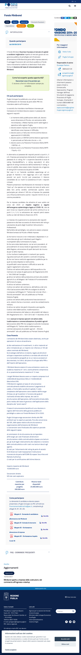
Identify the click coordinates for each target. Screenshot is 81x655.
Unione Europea (34, 613)
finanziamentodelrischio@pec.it (20, 506)
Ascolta (45, 516)
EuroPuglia (32, 617)
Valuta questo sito (40, 588)
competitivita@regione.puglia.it (68, 74)
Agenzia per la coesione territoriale (39, 611)
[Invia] (73, 611)
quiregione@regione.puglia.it (17, 622)
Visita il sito (67, 51)
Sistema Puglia (33, 622)
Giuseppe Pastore (63, 65)
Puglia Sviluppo (68, 57)
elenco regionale (12, 624)
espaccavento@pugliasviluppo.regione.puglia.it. (65, 108)
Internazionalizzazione (36, 619)
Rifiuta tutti (65, 644)
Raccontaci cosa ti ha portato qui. (28, 81)
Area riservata (71, 597)
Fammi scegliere (10, 649)
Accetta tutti (65, 639)
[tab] (28, 32)
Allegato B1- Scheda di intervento (25, 523)
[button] (73, 2)
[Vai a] (10, 5)
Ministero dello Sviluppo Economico (40, 615)
